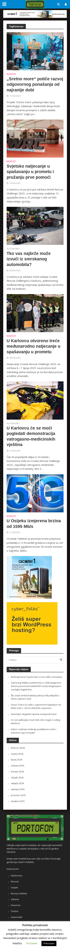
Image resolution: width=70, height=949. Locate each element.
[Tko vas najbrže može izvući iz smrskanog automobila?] (35, 225)
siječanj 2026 (18, 789)
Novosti (11, 74)
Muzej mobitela (19, 893)
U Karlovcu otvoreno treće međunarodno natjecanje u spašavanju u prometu (33, 346)
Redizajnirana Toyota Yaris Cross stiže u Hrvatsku (36, 676)
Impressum (13, 868)
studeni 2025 (18, 801)
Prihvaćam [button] (48, 943)
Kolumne (15, 905)
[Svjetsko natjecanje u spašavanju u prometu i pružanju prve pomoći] (35, 138)
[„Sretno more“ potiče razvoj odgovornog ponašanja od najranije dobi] (35, 51)
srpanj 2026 (17, 753)
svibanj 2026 (17, 765)
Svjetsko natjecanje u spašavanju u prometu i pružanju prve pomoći (30, 172)
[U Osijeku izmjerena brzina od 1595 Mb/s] (35, 493)
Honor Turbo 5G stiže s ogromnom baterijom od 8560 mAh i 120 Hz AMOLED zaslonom (36, 706)
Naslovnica (16, 875)
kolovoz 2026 (18, 747)
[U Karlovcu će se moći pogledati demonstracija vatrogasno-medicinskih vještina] (35, 400)
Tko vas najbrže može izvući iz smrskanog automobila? (29, 259)
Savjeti (14, 887)
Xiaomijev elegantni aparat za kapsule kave (34, 714)
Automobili (13, 249)
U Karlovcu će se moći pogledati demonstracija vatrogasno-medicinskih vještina (31, 436)
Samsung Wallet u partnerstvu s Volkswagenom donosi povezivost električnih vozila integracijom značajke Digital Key (36, 686)
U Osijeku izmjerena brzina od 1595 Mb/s (34, 523)
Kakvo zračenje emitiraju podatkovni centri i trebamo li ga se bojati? (33, 731)
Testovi (14, 911)
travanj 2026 (17, 771)
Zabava (15, 899)
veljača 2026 (17, 783)
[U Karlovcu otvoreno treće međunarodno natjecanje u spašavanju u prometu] (35, 313)
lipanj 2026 (16, 759)
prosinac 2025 (18, 795)
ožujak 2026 (17, 777)
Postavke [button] (31, 943)
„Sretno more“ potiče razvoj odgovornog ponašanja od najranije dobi (35, 84)
